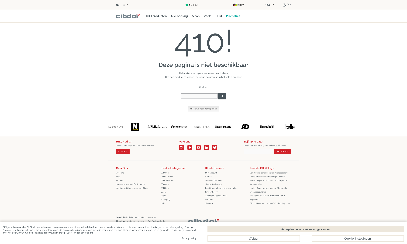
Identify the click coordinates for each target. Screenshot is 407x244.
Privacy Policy (211, 192)
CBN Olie (165, 188)
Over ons (120, 173)
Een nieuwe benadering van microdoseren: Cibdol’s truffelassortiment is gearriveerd (268, 175)
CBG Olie (165, 184)
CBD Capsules (167, 177)
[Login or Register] (284, 5)
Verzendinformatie (213, 180)
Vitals (163, 196)
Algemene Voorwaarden (216, 196)
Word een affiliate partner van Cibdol (132, 188)
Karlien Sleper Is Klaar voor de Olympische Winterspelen (268, 182)
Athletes (119, 180)
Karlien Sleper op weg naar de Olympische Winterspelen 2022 (268, 190)
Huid (163, 203)
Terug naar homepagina (205, 109)
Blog (118, 177)
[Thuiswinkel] (238, 5)
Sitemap (209, 203)
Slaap (163, 192)
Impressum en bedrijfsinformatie (130, 184)
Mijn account (211, 173)
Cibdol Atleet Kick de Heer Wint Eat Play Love (270, 203)
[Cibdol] (203, 221)
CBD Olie (165, 173)
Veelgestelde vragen (214, 184)
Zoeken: (203, 87)
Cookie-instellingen (357, 238)
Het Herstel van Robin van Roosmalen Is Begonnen (267, 198)
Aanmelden (282, 151)
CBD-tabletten (167, 180)
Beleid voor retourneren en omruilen (221, 188)
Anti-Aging (165, 199)
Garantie (209, 199)
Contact (122, 151)
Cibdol (130, 217)
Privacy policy (189, 238)
